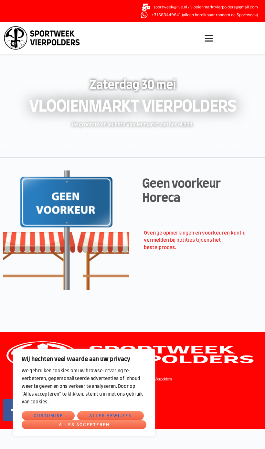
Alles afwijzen (110, 415)
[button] (209, 38)
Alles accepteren (84, 424)
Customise (48, 415)
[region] (84, 392)
